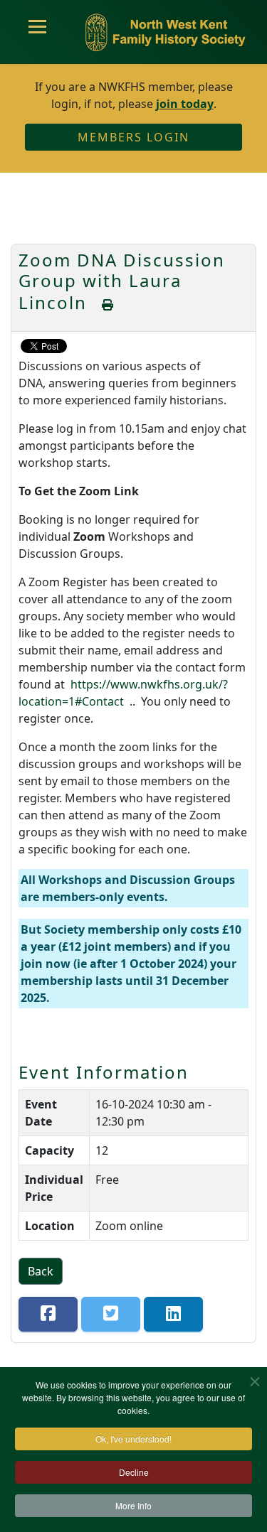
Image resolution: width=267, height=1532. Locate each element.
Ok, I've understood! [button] (133, 1439)
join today (185, 104)
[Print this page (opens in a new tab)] (108, 305)
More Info (133, 1505)
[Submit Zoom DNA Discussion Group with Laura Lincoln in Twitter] (110, 1314)
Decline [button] (134, 1472)
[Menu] (37, 32)
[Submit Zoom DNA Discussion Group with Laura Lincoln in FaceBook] (48, 1314)
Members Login (133, 137)
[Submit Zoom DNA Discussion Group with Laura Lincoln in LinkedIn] (173, 1314)
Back (40, 1271)
